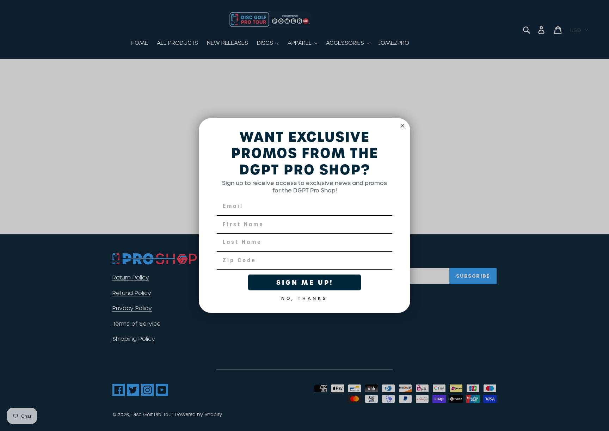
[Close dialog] (402, 126)
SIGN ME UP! (304, 282)
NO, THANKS (304, 297)
